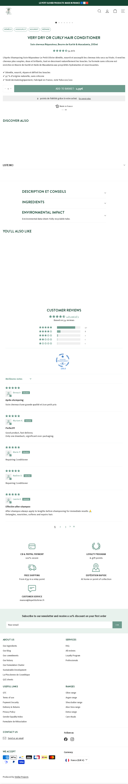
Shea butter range (74, 702)
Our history (8, 660)
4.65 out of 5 (72, 316)
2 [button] (60, 526)
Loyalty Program (73, 655)
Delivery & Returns (11, 707)
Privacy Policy (9, 711)
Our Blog (7, 650)
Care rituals (71, 716)
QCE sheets (8, 679)
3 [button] (65, 526)
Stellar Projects (21, 776)
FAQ (67, 645)
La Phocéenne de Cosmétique (16, 674)
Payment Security (11, 702)
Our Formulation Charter (13, 665)
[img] (13, 387)
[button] (60, 50)
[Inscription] (117, 624)
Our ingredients (10, 645)
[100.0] (62, 360)
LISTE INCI (8, 165)
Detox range (71, 711)
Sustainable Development (14, 669)
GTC (4, 692)
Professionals (72, 660)
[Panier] (115, 11)
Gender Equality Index (13, 716)
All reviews (71, 650)
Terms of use (8, 697)
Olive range (71, 692)
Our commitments (10, 655)
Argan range (71, 697)
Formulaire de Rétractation (15, 721)
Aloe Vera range (73, 707)
